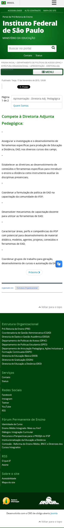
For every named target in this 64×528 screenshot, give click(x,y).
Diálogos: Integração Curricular (17, 432)
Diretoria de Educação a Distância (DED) (22, 363)
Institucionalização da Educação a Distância (24, 440)
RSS (4, 410)
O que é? (6, 460)
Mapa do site (49, 10)
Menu (49, 72)
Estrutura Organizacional (14, 66)
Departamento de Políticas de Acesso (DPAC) (39, 62)
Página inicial (8, 62)
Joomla (54, 513)
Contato (28, 55)
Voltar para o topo (51, 307)
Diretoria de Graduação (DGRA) (17, 359)
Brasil (10, 2)
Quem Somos (21, 105)
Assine (5, 464)
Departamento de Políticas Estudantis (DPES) (24, 344)
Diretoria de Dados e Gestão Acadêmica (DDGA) (25, 336)
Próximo (33, 272)
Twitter (5, 402)
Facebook (7, 394)
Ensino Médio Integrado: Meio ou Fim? (21, 428)
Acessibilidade (15, 10)
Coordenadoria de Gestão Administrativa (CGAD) (26, 332)
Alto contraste (33, 10)
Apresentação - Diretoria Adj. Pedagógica (36, 98)
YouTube (6, 406)
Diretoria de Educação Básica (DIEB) (20, 355)
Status (39, 55)
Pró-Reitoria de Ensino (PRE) (16, 328)
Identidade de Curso (12, 424)
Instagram (7, 398)
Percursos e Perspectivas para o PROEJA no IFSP (26, 436)
